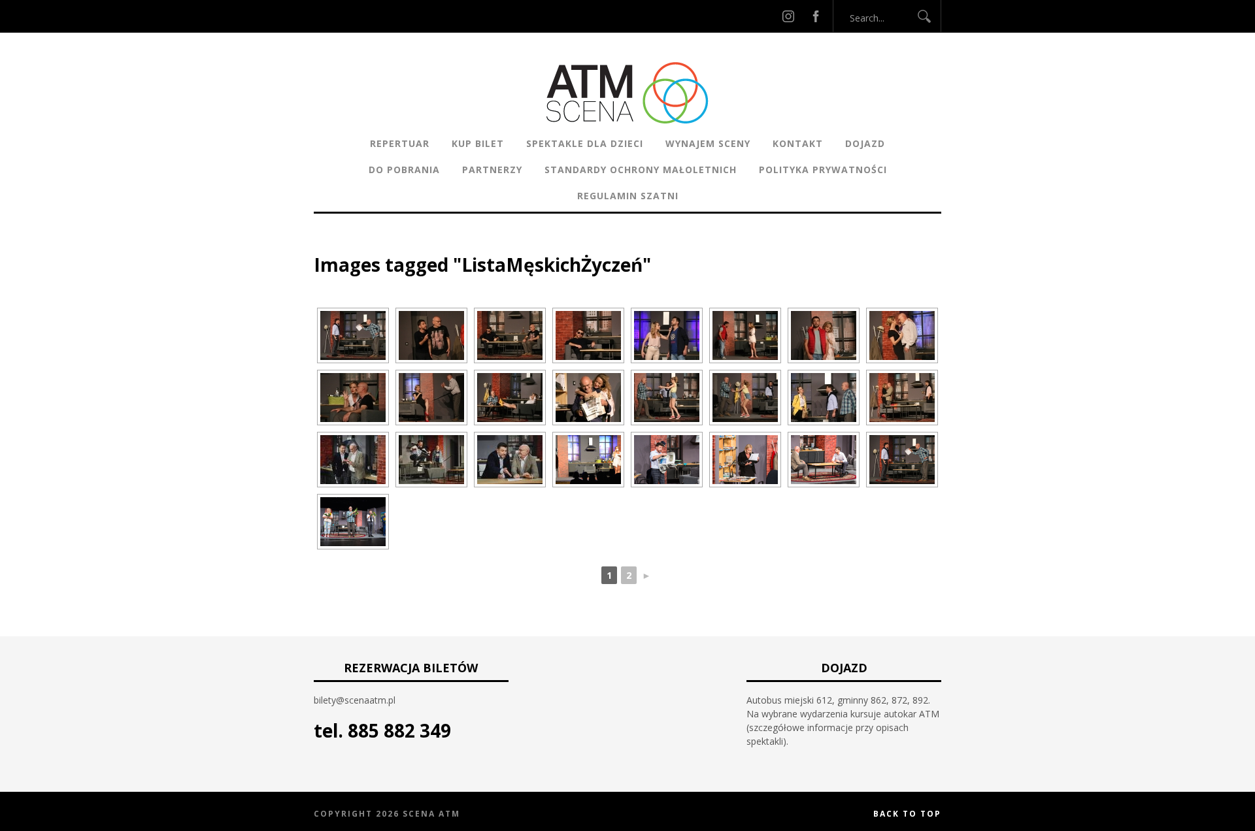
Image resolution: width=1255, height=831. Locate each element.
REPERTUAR (399, 143)
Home (327, 245)
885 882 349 (399, 730)
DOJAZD (865, 143)
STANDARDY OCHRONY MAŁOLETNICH (640, 169)
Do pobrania (404, 169)
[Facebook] (815, 16)
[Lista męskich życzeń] (353, 335)
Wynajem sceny (707, 143)
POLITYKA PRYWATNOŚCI (823, 169)
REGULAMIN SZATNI (627, 195)
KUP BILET (478, 143)
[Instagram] (788, 16)
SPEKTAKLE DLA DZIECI (584, 143)
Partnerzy (492, 169)
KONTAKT (798, 143)
